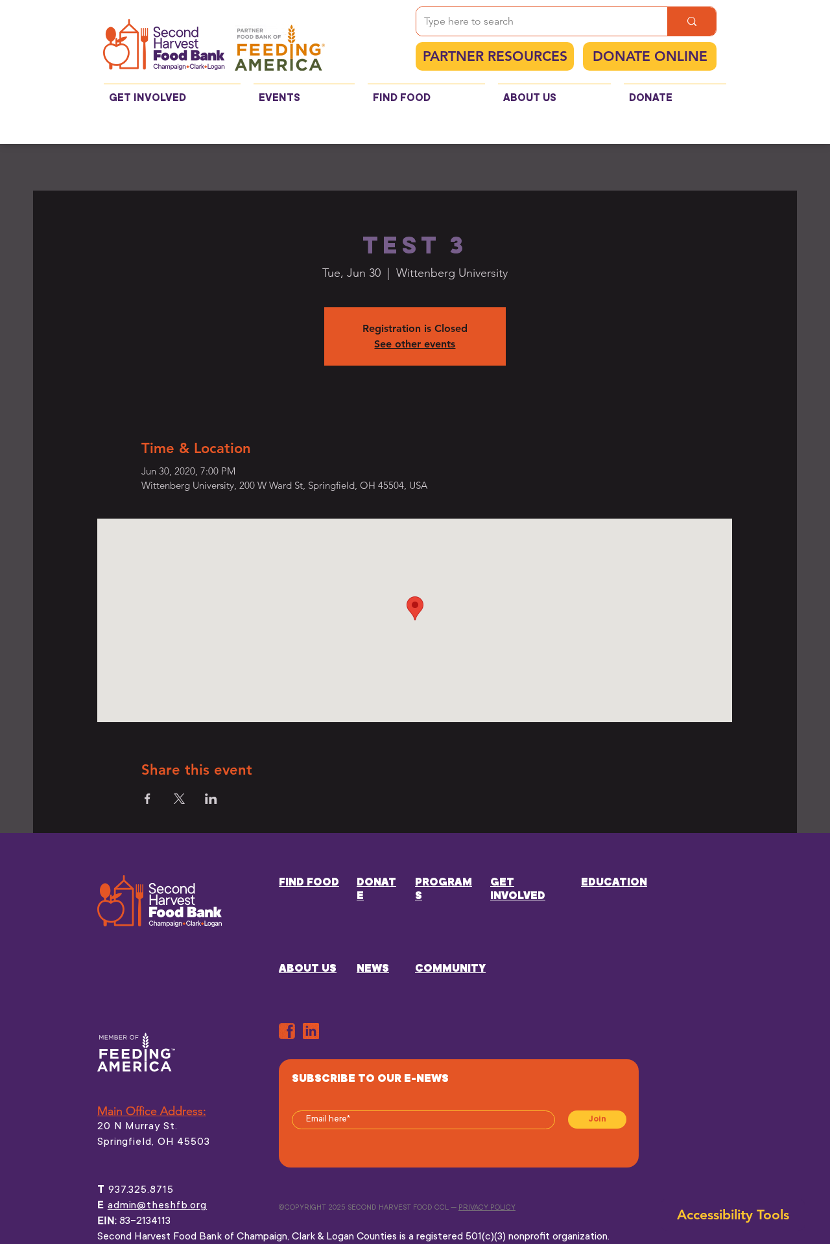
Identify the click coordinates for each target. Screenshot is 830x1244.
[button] (172, 93)
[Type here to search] (691, 21)
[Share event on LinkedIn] (211, 798)
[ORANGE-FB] (287, 1031)
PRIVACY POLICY (487, 1208)
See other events (414, 344)
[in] (311, 1031)
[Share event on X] (179, 798)
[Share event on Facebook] (147, 798)
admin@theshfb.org (157, 1206)
